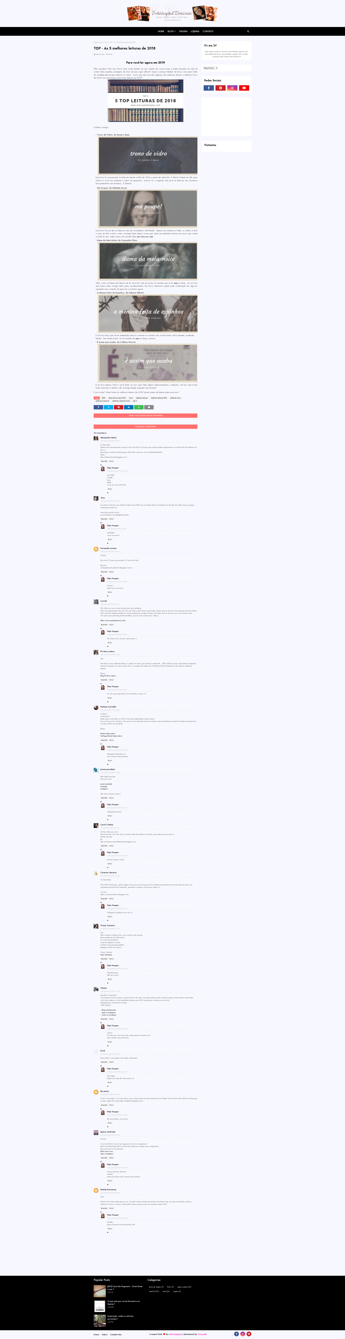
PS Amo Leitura (107, 651)
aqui (176, 283)
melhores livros (175, 398)
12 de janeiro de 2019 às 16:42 (117, 968)
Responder (104, 461)
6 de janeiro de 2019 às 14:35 (110, 1135)
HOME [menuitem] (161, 31)
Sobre (104, 1334)
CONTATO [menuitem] (208, 31)
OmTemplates (175, 1334)
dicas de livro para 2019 (117, 398)
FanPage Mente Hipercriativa (111, 736)
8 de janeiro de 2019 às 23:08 (117, 581)
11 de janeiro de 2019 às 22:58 (117, 471)
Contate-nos (116, 1334)
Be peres (104, 1091)
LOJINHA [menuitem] (195, 31)
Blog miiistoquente (109, 1010)
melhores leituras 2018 (159, 398)
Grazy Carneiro (107, 925)
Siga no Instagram (109, 1012)
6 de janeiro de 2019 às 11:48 (110, 991)
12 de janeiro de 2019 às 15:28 (117, 750)
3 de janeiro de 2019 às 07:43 (110, 501)
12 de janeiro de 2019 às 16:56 (117, 1115)
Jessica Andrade (107, 1131)
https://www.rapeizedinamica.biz (112, 620)
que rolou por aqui (145, 236)
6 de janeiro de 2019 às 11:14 (110, 928)
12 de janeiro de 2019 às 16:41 (117, 908)
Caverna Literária (108, 872)
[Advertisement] (223, 116)
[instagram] (232, 88)
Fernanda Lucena (108, 548)
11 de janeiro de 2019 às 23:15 (117, 690)
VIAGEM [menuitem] (183, 31)
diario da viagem (156, 1287)
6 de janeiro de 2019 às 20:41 (110, 1193)
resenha (154, 1291)
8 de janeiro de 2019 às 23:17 (117, 1072)
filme (170, 1287)
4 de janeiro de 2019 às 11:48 (110, 772)
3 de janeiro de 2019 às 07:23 (110, 441)
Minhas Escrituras (108, 1189)
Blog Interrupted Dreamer (110, 29)
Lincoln (103, 600)
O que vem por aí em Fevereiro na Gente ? (123, 1302)
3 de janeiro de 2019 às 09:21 (110, 551)
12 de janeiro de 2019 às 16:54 (117, 1218)
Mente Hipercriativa (107, 733)
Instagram (104, 789)
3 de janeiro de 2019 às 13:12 (110, 604)
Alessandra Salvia (108, 437)
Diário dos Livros (106, 1151)
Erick (102, 1050)
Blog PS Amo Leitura (108, 675)
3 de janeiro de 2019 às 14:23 (110, 654)
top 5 (106, 42)
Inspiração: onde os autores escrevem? (120, 1317)
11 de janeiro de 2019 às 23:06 (117, 634)
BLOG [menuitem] (171, 31)
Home (96, 1334)
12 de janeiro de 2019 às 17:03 (117, 1029)
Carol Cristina (106, 824)
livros (131, 398)
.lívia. (102, 497)
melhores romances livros (121, 401)
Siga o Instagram (106, 1153)
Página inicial (98, 42)
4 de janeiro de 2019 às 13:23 (110, 828)
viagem (177, 1291)
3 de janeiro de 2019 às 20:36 (110, 710)
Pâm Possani (100, 54)
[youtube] (244, 88)
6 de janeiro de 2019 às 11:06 (110, 876)
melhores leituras (142, 398)
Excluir (111, 461)
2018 (103, 398)
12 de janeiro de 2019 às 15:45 (117, 855)
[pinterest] (220, 88)
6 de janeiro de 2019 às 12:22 (110, 1054)
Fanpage (103, 786)
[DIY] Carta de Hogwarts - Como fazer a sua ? (125, 1288)
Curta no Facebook (109, 1015)
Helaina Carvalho (108, 706)
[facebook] (208, 88)
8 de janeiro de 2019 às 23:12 (117, 808)
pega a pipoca (184, 1287)
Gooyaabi (202, 1334)
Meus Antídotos (106, 954)
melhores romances (102, 401)
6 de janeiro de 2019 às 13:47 (110, 1094)
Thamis (103, 988)
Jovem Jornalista (107, 769)
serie (166, 1291)
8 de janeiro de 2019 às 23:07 (117, 529)
